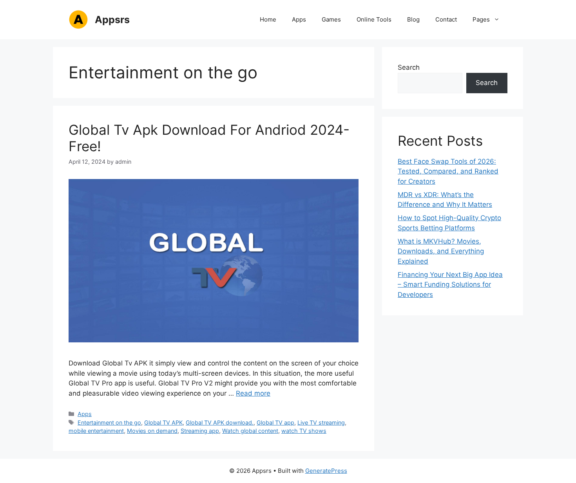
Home (268, 19)
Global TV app (275, 422)
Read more (253, 393)
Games (331, 19)
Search (409, 67)
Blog (413, 19)
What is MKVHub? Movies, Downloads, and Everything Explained (441, 251)
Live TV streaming (321, 422)
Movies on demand (152, 430)
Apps (299, 19)
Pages (481, 19)
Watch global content (250, 430)
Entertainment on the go (109, 422)
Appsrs (112, 19)
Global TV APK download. (220, 422)
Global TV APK (163, 422)
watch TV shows (303, 430)
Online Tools (374, 19)
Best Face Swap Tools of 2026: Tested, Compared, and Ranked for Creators (448, 171)
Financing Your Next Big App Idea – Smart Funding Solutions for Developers (450, 284)
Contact (446, 19)
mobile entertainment (96, 430)
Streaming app (200, 430)
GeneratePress (326, 470)
